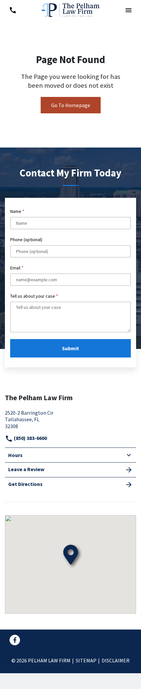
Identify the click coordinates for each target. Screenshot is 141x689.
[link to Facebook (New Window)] (15, 640)
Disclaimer (116, 660)
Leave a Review (26, 469)
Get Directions (25, 484)
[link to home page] (70, 9)
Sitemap (86, 660)
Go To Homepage (70, 105)
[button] (128, 10)
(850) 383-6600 (30, 438)
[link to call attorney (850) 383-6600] (12, 10)
